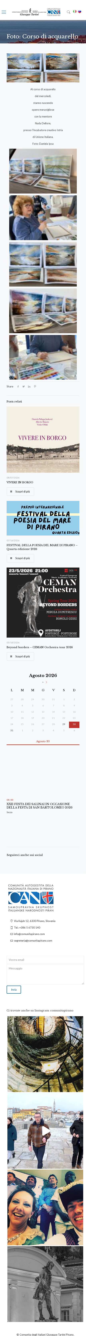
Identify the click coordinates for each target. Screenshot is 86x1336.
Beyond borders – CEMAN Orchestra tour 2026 (40, 647)
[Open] (45, 1054)
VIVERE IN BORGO (20, 482)
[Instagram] (78, 1087)
